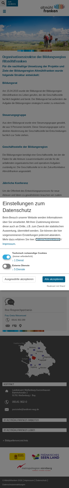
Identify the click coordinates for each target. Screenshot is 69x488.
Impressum (9, 243)
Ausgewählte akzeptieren (19, 279)
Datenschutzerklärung (47, 239)
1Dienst (18, 260)
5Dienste (18, 269)
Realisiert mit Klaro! (56, 286)
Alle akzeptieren (54, 279)
